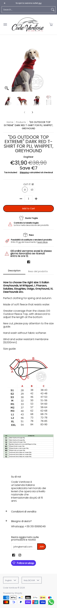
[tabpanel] (28, 371)
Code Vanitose (10, 587)
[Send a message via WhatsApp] (51, 602)
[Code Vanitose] (28, 24)
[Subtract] (21, 198)
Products (21, 122)
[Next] (51, 66)
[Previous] (5, 66)
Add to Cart (28, 208)
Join (41, 546)
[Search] (52, 9)
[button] (51, 25)
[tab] (14, 271)
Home (10, 122)
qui (39, 3)
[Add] (36, 198)
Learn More (43, 242)
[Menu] (5, 25)
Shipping (24, 172)
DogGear (28, 156)
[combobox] (26, 9)
